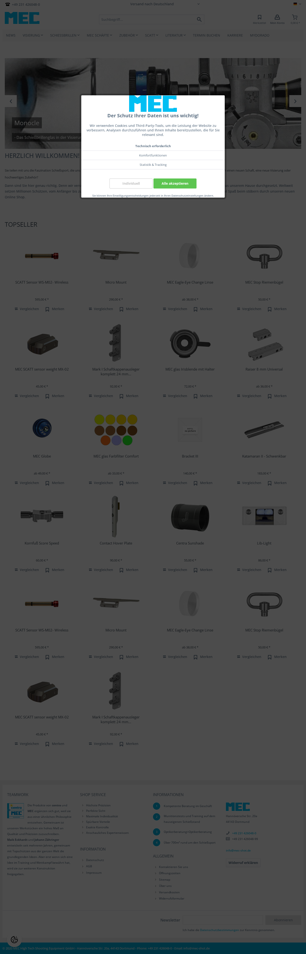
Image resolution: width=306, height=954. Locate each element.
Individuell (131, 183)
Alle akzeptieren (175, 183)
